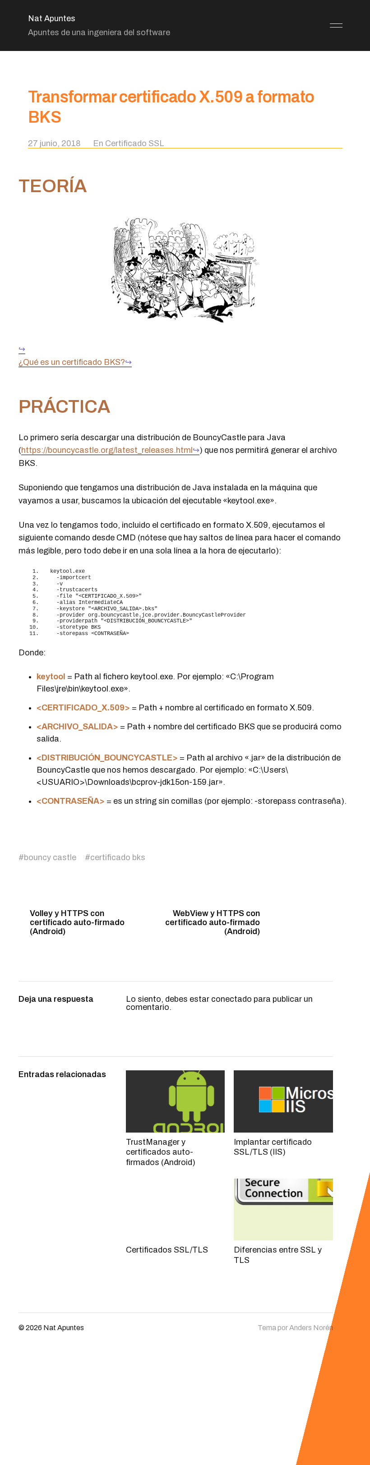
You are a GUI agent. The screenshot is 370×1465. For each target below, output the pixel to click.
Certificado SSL (134, 143)
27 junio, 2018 (54, 143)
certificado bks (117, 857)
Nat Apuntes (51, 18)
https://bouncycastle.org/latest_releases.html (107, 450)
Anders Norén (311, 1327)
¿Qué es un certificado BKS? (71, 362)
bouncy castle (50, 857)
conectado (231, 999)
